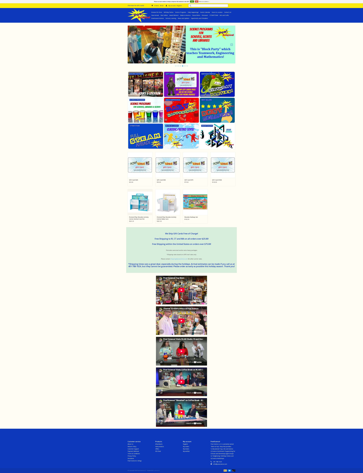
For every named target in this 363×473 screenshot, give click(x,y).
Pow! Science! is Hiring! (134, 461)
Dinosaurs (205, 15)
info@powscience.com (220, 464)
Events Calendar (205, 12)
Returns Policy (132, 446)
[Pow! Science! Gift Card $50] (167, 165)
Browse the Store (156, 12)
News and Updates (183, 18)
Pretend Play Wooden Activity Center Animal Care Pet (139, 218)
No (196, 1)
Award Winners (174, 15)
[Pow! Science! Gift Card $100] (223, 165)
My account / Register (175, 6)
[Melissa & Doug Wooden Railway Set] (195, 202)
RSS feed (158, 451)
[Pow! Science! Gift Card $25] (140, 165)
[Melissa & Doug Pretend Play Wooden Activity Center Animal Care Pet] (140, 202)
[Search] (190, 6)
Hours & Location (217, 12)
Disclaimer (131, 458)
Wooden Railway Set (191, 217)
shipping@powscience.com (179, 259)
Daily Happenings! (193, 12)
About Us (130, 444)
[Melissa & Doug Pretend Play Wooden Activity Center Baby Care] (167, 202)
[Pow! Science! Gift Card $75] (195, 165)
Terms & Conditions (134, 453)
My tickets (186, 449)
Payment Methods (133, 451)
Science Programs (180, 12)
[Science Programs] (181, 44)
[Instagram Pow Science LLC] (188, 433)
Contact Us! (227, 12)
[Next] (231, 44)
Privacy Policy (132, 456)
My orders (186, 446)
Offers (157, 449)
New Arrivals (155, 15)
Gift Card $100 (217, 180)
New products (159, 446)
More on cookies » (204, 1)
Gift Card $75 (188, 180)
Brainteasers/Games (157, 18)
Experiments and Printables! (199, 18)
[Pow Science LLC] (139, 15)
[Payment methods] (225, 470)
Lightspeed (157, 470)
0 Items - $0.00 (159, 6)
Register (185, 444)
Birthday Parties (168, 12)
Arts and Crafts (224, 15)
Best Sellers (164, 15)
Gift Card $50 (161, 180)
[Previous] (131, 44)
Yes (192, 1)
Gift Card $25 (133, 180)
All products (158, 444)
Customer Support (133, 449)
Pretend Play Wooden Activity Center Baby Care (166, 218)
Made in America (185, 15)
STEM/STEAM (214, 15)
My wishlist (186, 451)
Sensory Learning (171, 18)
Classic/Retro (196, 15)
